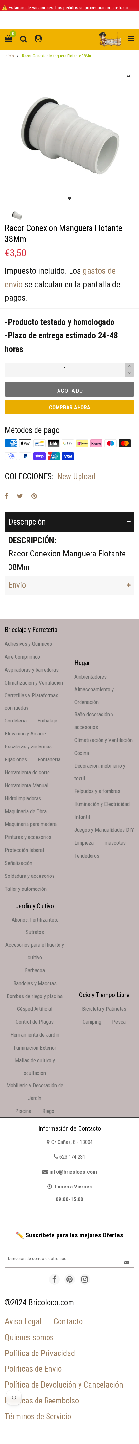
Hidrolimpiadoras (23, 798)
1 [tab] (69, 198)
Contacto (68, 1321)
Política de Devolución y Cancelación (64, 1385)
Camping (92, 1022)
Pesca (119, 1022)
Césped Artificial (34, 1009)
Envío (17, 585)
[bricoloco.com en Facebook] (54, 1279)
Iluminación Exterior (35, 1047)
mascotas (115, 843)
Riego (48, 1111)
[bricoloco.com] (109, 39)
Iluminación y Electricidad (102, 804)
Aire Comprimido (22, 656)
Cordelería (16, 720)
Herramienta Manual (26, 785)
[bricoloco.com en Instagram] (85, 1279)
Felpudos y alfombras (97, 791)
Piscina (23, 1111)
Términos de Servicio (38, 1416)
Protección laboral (24, 850)
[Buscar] (23, 39)
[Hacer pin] (34, 496)
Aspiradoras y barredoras (32, 669)
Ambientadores (90, 677)
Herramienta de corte (27, 772)
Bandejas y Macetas (35, 983)
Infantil (82, 817)
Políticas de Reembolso (42, 1400)
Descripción (27, 522)
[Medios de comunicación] (128, 75)
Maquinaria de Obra (26, 811)
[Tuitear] (20, 496)
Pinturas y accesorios (28, 837)
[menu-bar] (129, 39)
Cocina (81, 753)
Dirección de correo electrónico (37, 1258)
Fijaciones (16, 759)
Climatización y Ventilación (34, 682)
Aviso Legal (23, 1321)
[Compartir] (6, 496)
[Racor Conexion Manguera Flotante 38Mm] (69, 135)
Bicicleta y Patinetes (104, 1009)
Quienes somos (29, 1337)
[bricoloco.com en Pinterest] (69, 1279)
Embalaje (47, 720)
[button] (129, 373)
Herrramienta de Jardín (34, 1035)
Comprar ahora (69, 407)
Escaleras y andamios (28, 746)
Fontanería (49, 759)
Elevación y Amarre (25, 733)
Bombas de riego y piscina (35, 996)
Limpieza (84, 843)
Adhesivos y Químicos (28, 643)
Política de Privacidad (40, 1353)
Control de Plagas (35, 1022)
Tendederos (86, 856)
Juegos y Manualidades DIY (104, 830)
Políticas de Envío (33, 1369)
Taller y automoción (26, 889)
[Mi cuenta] (38, 39)
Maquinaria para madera (31, 824)
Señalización (18, 863)
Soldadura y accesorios (30, 876)
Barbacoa (35, 970)
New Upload (76, 476)
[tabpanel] (69, 135)
